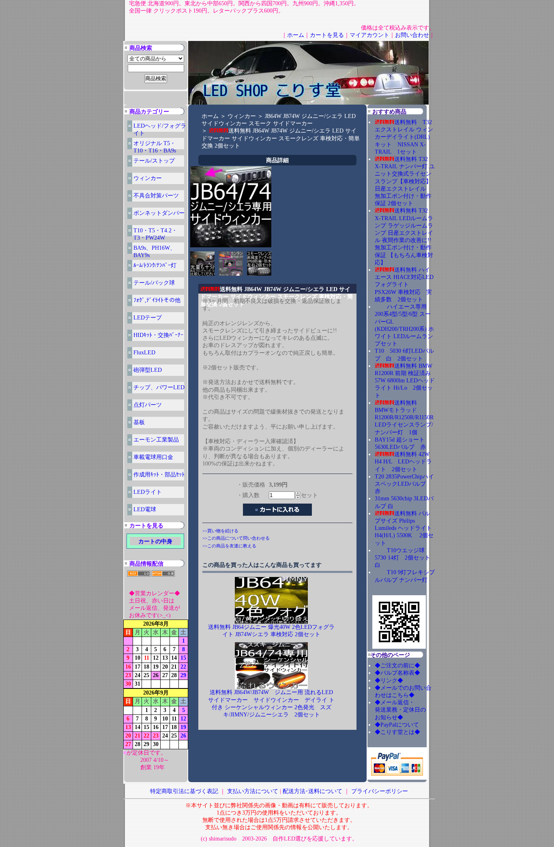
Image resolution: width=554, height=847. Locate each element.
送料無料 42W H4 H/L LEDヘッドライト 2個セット (403, 461)
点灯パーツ (147, 405)
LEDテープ (147, 318)
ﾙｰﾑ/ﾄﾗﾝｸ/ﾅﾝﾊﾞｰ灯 (154, 265)
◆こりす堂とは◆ (397, 732)
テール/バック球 (154, 283)
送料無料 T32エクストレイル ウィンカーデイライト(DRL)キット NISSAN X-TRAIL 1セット (404, 137)
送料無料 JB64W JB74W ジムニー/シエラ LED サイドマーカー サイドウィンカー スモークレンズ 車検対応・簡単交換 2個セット (281, 138)
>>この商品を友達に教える (229, 545)
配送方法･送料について (312, 791)
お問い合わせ (412, 35)
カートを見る (327, 35)
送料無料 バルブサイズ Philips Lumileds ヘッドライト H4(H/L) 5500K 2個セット (404, 528)
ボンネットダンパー (159, 213)
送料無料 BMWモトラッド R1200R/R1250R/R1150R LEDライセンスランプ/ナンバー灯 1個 (404, 417)
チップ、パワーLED (159, 387)
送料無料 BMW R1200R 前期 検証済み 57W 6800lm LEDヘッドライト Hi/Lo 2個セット (405, 381)
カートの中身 (155, 541)
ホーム (295, 35)
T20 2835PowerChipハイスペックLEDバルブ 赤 (404, 484)
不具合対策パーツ (156, 196)
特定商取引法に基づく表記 (184, 791)
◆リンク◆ (389, 681)
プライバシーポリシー (379, 791)
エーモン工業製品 (156, 440)
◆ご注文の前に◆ (397, 666)
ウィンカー (147, 178)
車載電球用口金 (153, 457)
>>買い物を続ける (220, 530)
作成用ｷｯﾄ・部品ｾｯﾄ (159, 475)
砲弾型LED (147, 370)
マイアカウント (369, 35)
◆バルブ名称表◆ (397, 673)
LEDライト (147, 492)
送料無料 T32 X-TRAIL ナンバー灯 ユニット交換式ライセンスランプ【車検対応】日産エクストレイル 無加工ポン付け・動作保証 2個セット (405, 181)
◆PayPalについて (397, 725)
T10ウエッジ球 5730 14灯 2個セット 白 (405, 557)
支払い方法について (252, 791)
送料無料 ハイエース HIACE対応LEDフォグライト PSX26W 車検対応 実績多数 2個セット (404, 284)
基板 (139, 422)
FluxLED (144, 353)
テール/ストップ (154, 161)
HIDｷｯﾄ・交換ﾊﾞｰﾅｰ (158, 335)
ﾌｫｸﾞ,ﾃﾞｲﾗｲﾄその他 (156, 300)
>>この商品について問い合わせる (236, 538)
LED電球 (144, 509)
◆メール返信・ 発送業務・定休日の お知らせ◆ (409, 709)
